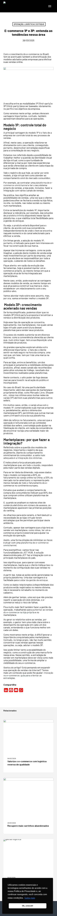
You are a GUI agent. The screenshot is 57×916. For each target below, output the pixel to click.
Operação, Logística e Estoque (29, 24)
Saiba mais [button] (29, 898)
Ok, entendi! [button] (27, 906)
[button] (50, 6)
